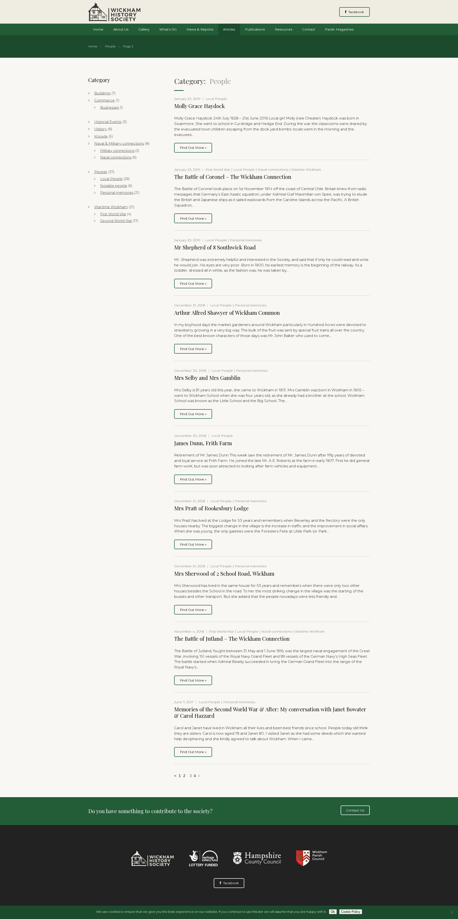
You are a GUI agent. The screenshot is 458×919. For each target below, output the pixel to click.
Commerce (104, 100)
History (100, 129)
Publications (255, 29)
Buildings (102, 93)
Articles (229, 29)
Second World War (116, 221)
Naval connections (115, 157)
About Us (120, 29)
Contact (308, 29)
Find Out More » (193, 148)
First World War (113, 214)
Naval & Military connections (119, 143)
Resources (283, 29)
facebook (356, 12)
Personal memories (116, 193)
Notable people (113, 186)
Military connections (117, 151)
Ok (333, 912)
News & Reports (200, 29)
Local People (111, 179)
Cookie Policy (350, 912)
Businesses (109, 107)
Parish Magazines (339, 29)
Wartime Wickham (111, 207)
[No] (452, 912)
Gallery (143, 29)
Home (98, 29)
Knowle (101, 136)
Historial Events (107, 121)
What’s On (168, 29)
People (110, 46)
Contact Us (355, 810)
